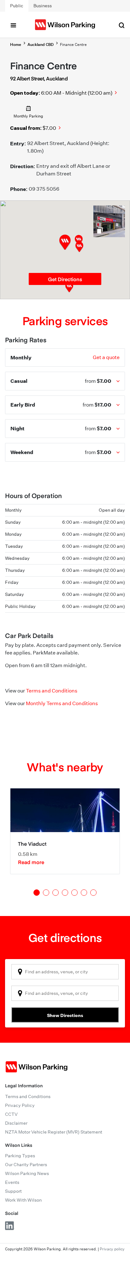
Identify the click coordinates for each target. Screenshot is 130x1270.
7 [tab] (93, 892)
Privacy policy (112, 1249)
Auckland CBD (40, 44)
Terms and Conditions (51, 691)
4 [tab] (65, 892)
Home (15, 44)
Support (13, 1191)
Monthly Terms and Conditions (62, 703)
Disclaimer (16, 1123)
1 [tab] (36, 892)
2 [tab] (46, 892)
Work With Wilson (23, 1200)
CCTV (11, 1114)
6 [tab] (84, 892)
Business (42, 5)
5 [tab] (74, 892)
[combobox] (65, 971)
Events (12, 1182)
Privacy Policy (20, 1105)
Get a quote (106, 357)
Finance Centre (73, 44)
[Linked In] (10, 1225)
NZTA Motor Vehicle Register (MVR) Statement (53, 1131)
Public (16, 5)
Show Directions (65, 1015)
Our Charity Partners (26, 1164)
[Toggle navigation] (13, 25)
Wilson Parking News (27, 1173)
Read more (31, 861)
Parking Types (20, 1155)
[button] (79, 247)
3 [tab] (55, 892)
